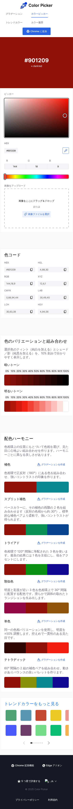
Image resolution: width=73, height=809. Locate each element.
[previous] (25, 743)
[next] (48, 743)
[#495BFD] (11, 730)
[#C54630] (40, 715)
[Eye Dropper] (66, 151)
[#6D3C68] (26, 730)
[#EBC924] (55, 715)
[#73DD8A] (40, 730)
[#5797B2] (26, 715)
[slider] (36, 118)
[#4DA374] (11, 715)
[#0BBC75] (55, 730)
